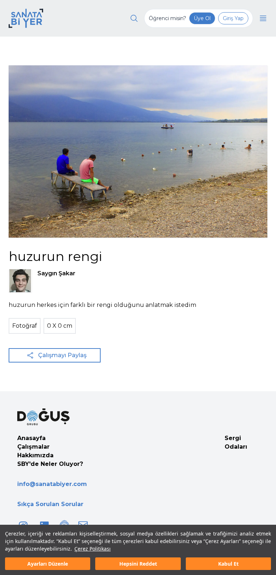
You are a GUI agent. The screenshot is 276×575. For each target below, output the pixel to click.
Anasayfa (31, 438)
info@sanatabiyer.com (52, 484)
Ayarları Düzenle (47, 563)
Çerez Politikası (92, 548)
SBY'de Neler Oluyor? (50, 464)
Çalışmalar (33, 446)
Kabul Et (228, 563)
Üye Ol (202, 18)
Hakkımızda (35, 455)
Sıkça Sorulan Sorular (50, 504)
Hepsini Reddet (138, 563)
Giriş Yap (233, 18)
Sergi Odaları (236, 442)
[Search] (134, 18)
